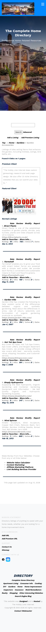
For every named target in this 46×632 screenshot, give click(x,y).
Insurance (19, 590)
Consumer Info (26, 583)
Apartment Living (10, 583)
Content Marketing (15, 465)
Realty (4, 593)
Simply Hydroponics (13, 382)
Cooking (38, 583)
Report (36, 223)
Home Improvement (33, 587)
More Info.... (25, 239)
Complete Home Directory (23, 580)
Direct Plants (10, 226)
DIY (4, 587)
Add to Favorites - (11, 239)
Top (4, 143)
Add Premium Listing (30, 138)
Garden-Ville (10, 300)
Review (19, 223)
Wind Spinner (10, 420)
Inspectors (8, 590)
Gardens (20, 143)
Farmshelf (9, 262)
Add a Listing (12, 138)
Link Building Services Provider (21, 469)
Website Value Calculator (18, 462)
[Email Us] (8, 559)
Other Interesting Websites (31, 593)
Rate (12, 223)
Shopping (13, 593)
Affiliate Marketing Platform (20, 467)
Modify (28, 223)
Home (11, 143)
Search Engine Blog (23, 596)
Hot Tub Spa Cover (13, 342)
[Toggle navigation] (42, 4)
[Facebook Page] (3, 559)
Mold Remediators (33, 590)
